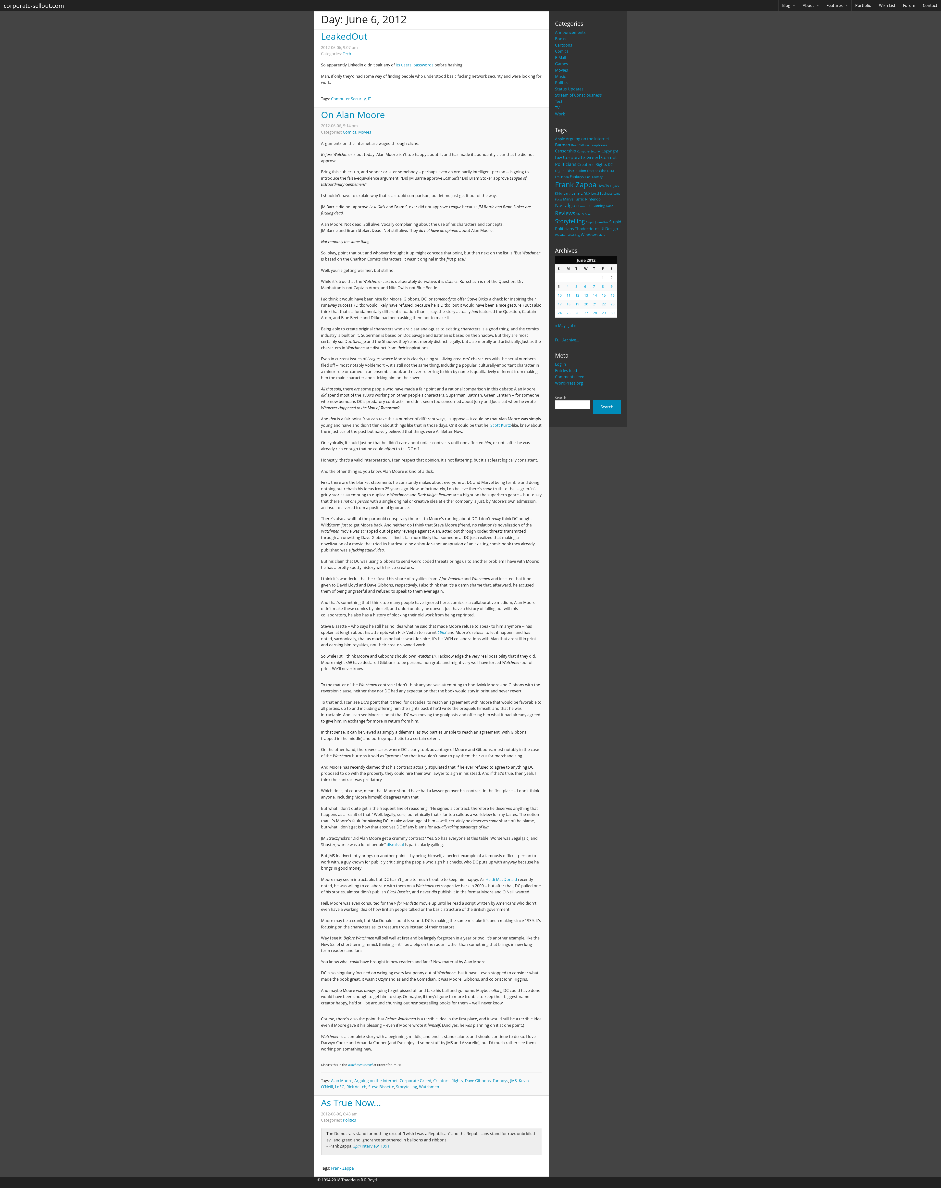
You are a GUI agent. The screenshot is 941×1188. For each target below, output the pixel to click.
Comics (562, 51)
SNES (580, 214)
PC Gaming (596, 205)
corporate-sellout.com (34, 5)
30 (613, 313)
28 (595, 313)
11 (568, 295)
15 (604, 295)
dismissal (395, 844)
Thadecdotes (587, 228)
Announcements (570, 32)
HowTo (603, 185)
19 (577, 304)
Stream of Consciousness (578, 95)
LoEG (340, 1086)
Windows (589, 235)
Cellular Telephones (593, 145)
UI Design (609, 228)
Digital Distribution (570, 170)
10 (560, 295)
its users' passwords (414, 65)
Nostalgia (565, 205)
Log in (560, 364)
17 (560, 304)
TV (557, 108)
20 (586, 304)
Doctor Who (596, 170)
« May (560, 325)
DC (610, 164)
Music (560, 76)
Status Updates (569, 89)
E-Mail (560, 57)
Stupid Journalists (597, 222)
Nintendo (593, 199)
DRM (610, 171)
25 (568, 313)
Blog (786, 5)
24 (560, 313)
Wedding (574, 235)
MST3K (579, 199)
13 (586, 295)
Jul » (572, 325)
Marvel (568, 199)
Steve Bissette (381, 1086)
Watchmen (429, 1086)
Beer (574, 145)
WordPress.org (569, 383)
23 (613, 304)
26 (577, 313)
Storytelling (570, 221)
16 (613, 295)
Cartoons (563, 45)
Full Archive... (567, 340)
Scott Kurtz (500, 425)
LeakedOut (344, 36)
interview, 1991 (371, 1146)
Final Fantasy (594, 177)
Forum (909, 5)
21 (595, 304)
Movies (561, 70)
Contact (930, 5)
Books (560, 38)
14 (595, 295)
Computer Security (589, 151)
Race (609, 206)
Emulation (562, 177)
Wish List (887, 5)
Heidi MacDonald (501, 879)
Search (560, 397)
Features (835, 5)
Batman (562, 145)
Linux (585, 193)
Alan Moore (341, 1080)
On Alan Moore (353, 114)
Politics (561, 82)
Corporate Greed (581, 157)
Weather (561, 235)
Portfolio (863, 5)
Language (572, 193)
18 (568, 304)
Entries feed (566, 370)
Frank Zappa (575, 184)
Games (561, 63)
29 (604, 313)
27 (586, 313)
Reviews (565, 213)
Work (560, 114)
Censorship (565, 151)
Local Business (601, 193)
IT (611, 186)
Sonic (588, 214)
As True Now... (351, 1102)
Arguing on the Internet (587, 138)
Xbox (602, 235)
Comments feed (569, 376)
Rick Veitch (356, 1086)
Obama (581, 206)
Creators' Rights (592, 164)
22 (604, 304)
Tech (559, 101)
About (808, 5)
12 (577, 295)
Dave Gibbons (478, 1080)
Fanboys (577, 176)
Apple (560, 138)
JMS (513, 1080)
